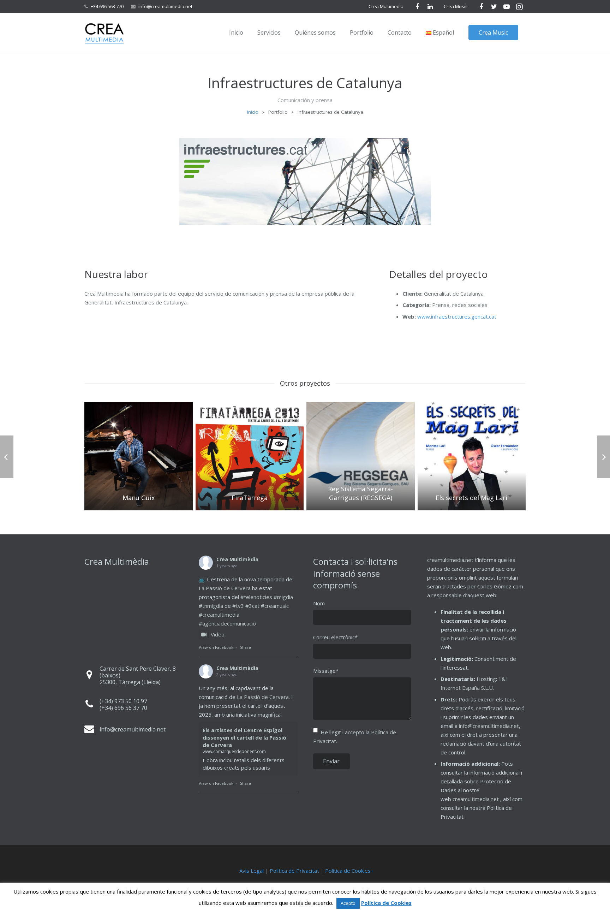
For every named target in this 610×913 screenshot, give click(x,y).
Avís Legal (251, 870)
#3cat (252, 605)
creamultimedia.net (450, 559)
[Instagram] (519, 6)
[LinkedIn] (430, 6)
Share (245, 647)
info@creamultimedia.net (165, 6)
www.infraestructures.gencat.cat (456, 316)
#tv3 (238, 605)
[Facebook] (417, 6)
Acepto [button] (348, 903)
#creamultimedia (219, 614)
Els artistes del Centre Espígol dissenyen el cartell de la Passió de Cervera (244, 737)
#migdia (283, 596)
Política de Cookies (348, 870)
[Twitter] (494, 6)
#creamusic (275, 605)
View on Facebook (216, 647)
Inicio (252, 112)
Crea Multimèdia (237, 559)
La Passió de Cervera (225, 588)
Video (218, 634)
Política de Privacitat (294, 870)
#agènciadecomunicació (227, 623)
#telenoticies (256, 596)
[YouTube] (506, 6)
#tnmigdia (211, 605)
